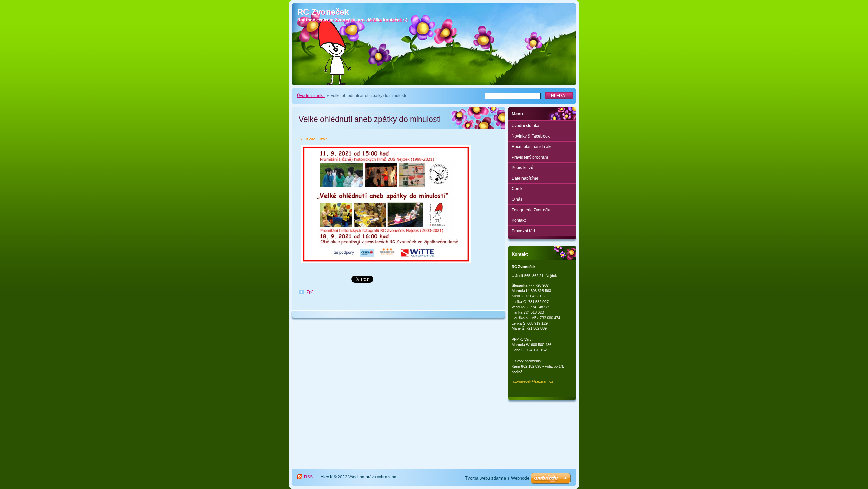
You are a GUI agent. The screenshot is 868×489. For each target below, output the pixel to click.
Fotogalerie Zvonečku (532, 209)
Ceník (517, 188)
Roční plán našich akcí (532, 146)
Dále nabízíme (525, 178)
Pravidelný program (530, 157)
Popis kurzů (522, 167)
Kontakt (519, 220)
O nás (517, 199)
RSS (308, 477)
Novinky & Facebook (531, 136)
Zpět (311, 292)
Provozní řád (523, 231)
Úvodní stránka (311, 95)
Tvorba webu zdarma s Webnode (497, 478)
